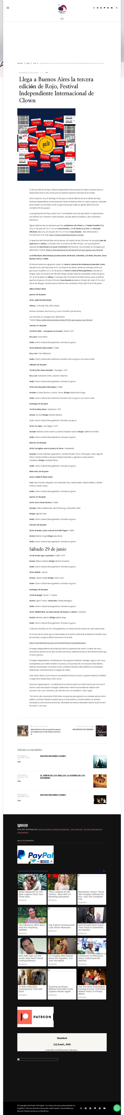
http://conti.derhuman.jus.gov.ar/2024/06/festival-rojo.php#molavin (57, 643)
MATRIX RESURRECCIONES (53, 756)
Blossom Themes (23, 1111)
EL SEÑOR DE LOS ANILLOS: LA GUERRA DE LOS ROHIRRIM (62, 776)
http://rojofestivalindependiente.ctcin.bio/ (66, 235)
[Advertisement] (62, 41)
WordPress (44, 1111)
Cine (46, 72)
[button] (117, 1108)
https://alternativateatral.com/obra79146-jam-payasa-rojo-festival (74, 250)
